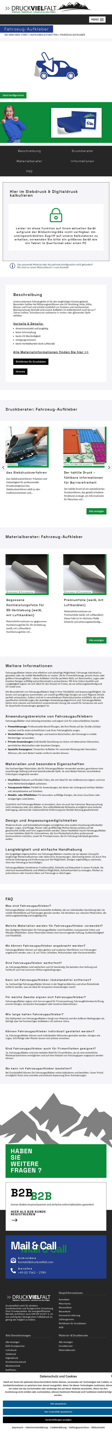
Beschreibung (29, 151)
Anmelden (64, 1299)
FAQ (29, 171)
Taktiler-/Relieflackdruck (78, 464)
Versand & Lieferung (69, 1315)
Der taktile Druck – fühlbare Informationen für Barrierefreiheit (83, 477)
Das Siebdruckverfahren (26, 472)
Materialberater (29, 161)
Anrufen (25, 1268)
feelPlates (11, 1370)
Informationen (82, 161)
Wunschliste (65, 1307)
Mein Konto (65, 1303)
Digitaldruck (12, 1358)
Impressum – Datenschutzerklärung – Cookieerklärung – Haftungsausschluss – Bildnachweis (58, 1427)
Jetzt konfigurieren (13, 95)
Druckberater (82, 151)
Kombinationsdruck (16, 1362)
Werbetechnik (13, 1365)
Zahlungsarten (66, 1319)
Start (24, 34)
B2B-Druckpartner (15, 1346)
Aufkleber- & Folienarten (20, 592)
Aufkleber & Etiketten (43, 34)
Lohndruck (11, 1350)
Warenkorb (64, 1311)
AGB (61, 1327)
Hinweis (20, 371)
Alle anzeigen (96, 511)
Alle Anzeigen (13, 1342)
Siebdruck (12, 464)
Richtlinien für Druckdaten (31, 361)
